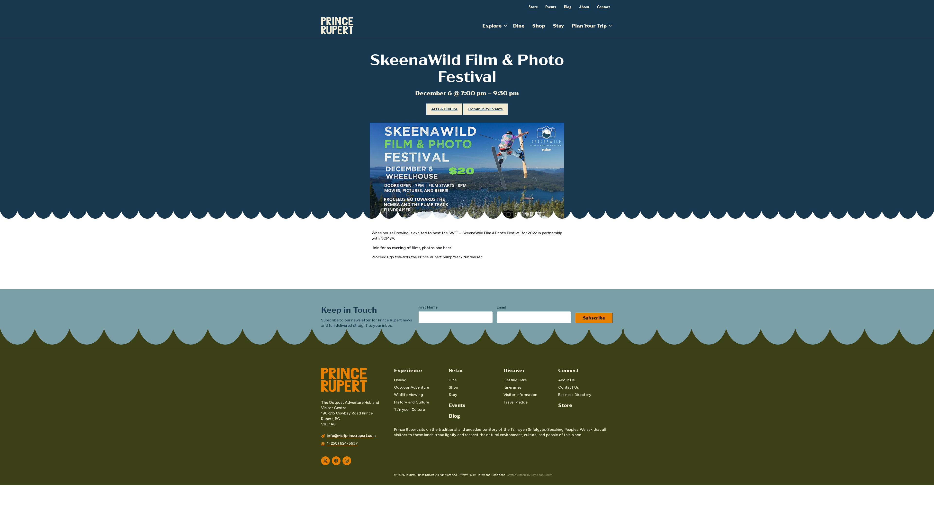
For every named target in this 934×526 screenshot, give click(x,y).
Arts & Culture (444, 109)
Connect (568, 370)
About (584, 6)
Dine (518, 25)
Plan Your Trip (589, 25)
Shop (538, 25)
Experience (408, 370)
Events (550, 6)
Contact (603, 6)
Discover (514, 370)
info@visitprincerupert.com (351, 435)
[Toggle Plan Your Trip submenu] (610, 25)
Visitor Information (520, 394)
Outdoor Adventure (411, 387)
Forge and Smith (541, 475)
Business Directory (574, 394)
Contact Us (568, 387)
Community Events (485, 109)
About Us (566, 380)
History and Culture (411, 402)
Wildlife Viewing (408, 394)
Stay (558, 25)
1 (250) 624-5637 (342, 443)
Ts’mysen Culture (409, 409)
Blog (567, 6)
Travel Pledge (515, 402)
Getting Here (515, 380)
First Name (427, 307)
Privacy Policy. (467, 475)
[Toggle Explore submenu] (505, 25)
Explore (492, 25)
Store (533, 6)
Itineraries (512, 387)
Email (501, 307)
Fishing (400, 380)
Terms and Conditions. (491, 475)
